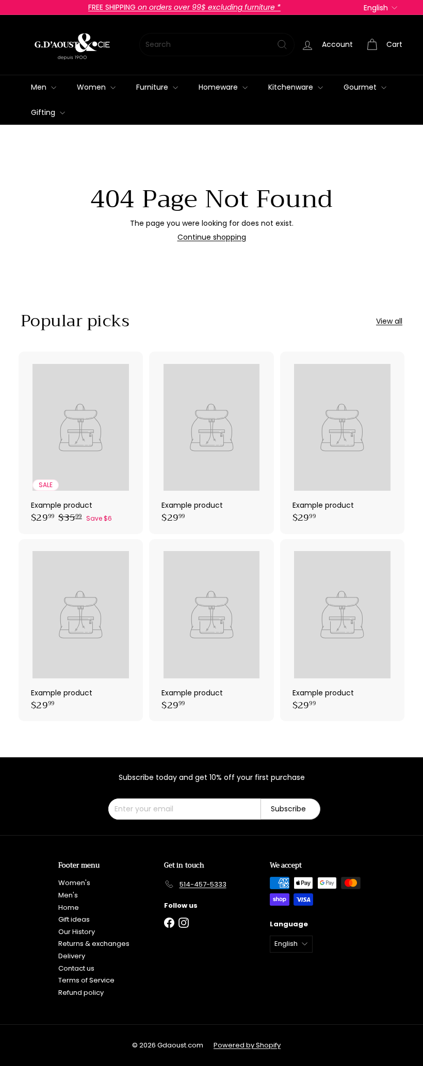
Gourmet (361, 87)
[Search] (282, 44)
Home (68, 907)
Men (39, 87)
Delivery (71, 956)
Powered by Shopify (247, 1045)
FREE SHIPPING (184, 7)
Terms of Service (86, 980)
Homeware (219, 87)
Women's (74, 883)
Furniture (153, 87)
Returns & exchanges (93, 943)
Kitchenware (291, 87)
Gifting (44, 112)
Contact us (76, 968)
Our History (76, 932)
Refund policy (81, 992)
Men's (68, 895)
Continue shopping (211, 237)
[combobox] (217, 44)
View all (389, 321)
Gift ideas (74, 919)
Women (92, 87)
